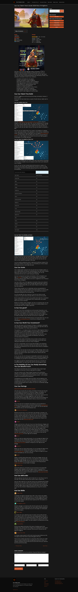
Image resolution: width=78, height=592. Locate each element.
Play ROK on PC (15, 589)
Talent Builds (50, 2)
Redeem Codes (55, 2)
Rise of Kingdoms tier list (24, 319)
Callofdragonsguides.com (59, 583)
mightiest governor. (20, 521)
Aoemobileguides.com (58, 582)
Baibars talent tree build (19, 442)
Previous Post (18, 545)
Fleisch (56, 27)
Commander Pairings (43, 2)
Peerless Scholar (61, 2)
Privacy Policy (46, 583)
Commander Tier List (35, 2)
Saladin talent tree (18, 462)
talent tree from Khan (43, 471)
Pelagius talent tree (18, 433)
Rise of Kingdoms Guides (20, 2)
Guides (28, 2)
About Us (45, 586)
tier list (19, 277)
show (25, 31)
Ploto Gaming (56, 22)
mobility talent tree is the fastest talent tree (28, 121)
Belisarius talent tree (19, 451)
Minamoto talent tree (28, 419)
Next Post (45, 545)
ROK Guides (57, 16)
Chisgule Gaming (56, 20)
